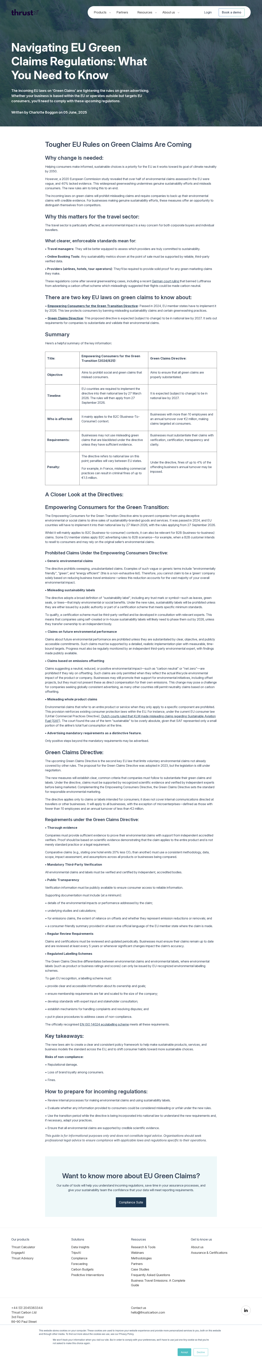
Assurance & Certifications (209, 1253)
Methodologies (141, 1258)
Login (208, 12)
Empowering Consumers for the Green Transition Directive (93, 306)
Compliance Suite (131, 1202)
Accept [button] (184, 1352)
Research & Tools (143, 1247)
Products (100, 12)
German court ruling (166, 281)
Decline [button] (201, 1352)
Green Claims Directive (65, 318)
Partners (122, 12)
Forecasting (79, 1264)
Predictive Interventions (87, 1275)
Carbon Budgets (82, 1269)
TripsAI (76, 1253)
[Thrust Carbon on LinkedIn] (246, 1310)
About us (169, 12)
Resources (145, 12)
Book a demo (231, 12)
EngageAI (18, 1253)
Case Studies (140, 1269)
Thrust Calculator (23, 1247)
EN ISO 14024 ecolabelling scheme (104, 1024)
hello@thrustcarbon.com (148, 1312)
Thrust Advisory (22, 1258)
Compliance (79, 1258)
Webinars (137, 1253)
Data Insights (80, 1247)
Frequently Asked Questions (150, 1275)
